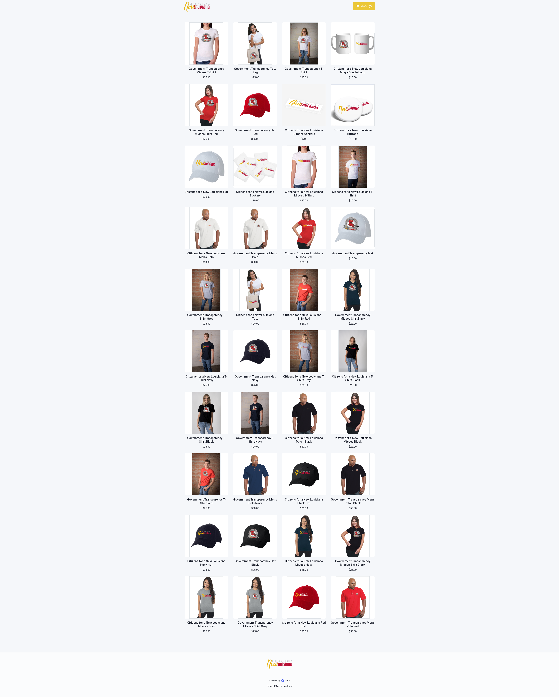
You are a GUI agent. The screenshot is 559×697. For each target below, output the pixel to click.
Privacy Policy (286, 686)
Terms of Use (273, 686)
